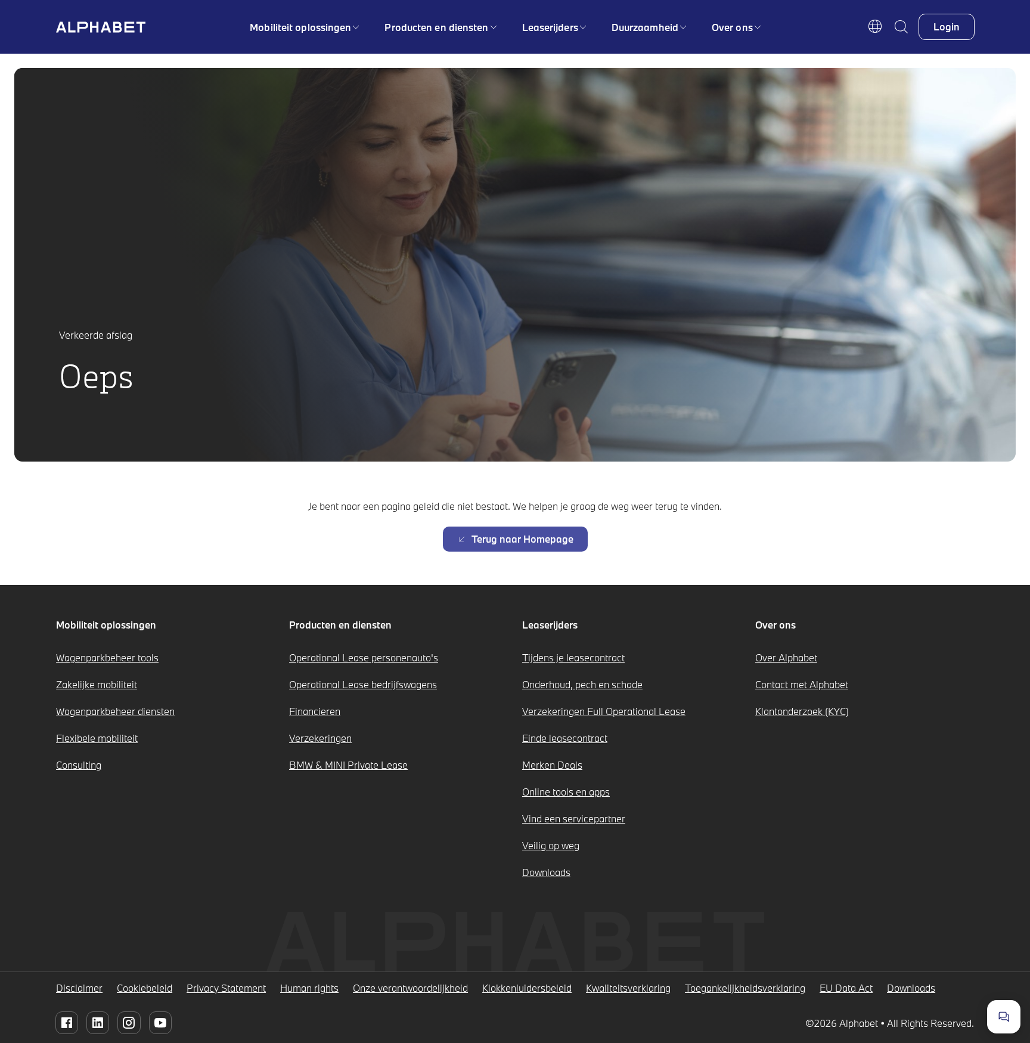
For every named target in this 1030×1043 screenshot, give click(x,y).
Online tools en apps (566, 791)
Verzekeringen (320, 738)
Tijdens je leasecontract (573, 657)
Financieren (314, 711)
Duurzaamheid (645, 27)
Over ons (732, 27)
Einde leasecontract (564, 738)
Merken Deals (552, 765)
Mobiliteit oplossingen (300, 27)
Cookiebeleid (144, 988)
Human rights (309, 988)
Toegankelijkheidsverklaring (745, 988)
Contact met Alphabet (801, 684)
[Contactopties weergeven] (1003, 1016)
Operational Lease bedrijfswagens (363, 684)
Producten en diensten (436, 27)
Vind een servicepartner (573, 818)
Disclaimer (79, 988)
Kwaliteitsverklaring (628, 988)
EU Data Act (846, 988)
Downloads (546, 872)
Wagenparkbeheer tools (107, 657)
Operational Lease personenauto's (363, 657)
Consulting (78, 765)
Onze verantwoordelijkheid (410, 988)
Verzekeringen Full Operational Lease (603, 711)
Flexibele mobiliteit (97, 738)
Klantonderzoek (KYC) (802, 711)
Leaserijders (550, 27)
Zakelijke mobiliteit (96, 684)
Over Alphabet (786, 657)
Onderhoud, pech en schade (582, 684)
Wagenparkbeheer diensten (115, 711)
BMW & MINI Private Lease (348, 765)
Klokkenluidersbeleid (527, 988)
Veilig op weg (550, 845)
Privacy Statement (226, 988)
